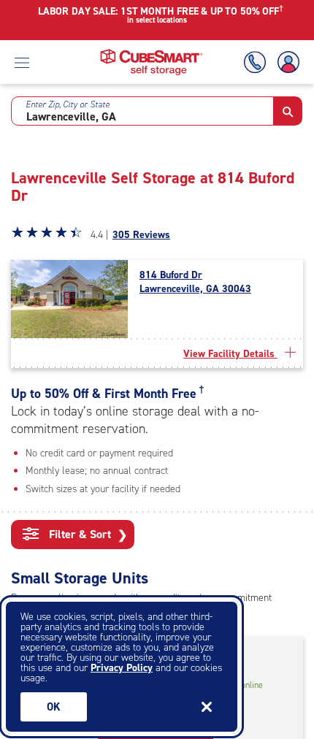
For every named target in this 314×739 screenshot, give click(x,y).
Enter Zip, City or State (68, 104)
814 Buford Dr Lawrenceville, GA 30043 (195, 282)
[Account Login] (285, 62)
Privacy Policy (122, 668)
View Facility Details (230, 354)
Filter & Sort (86, 535)
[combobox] (142, 111)
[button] (288, 111)
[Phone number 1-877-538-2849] (258, 62)
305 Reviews (141, 235)
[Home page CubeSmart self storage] (151, 53)
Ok (54, 707)
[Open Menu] (22, 62)
